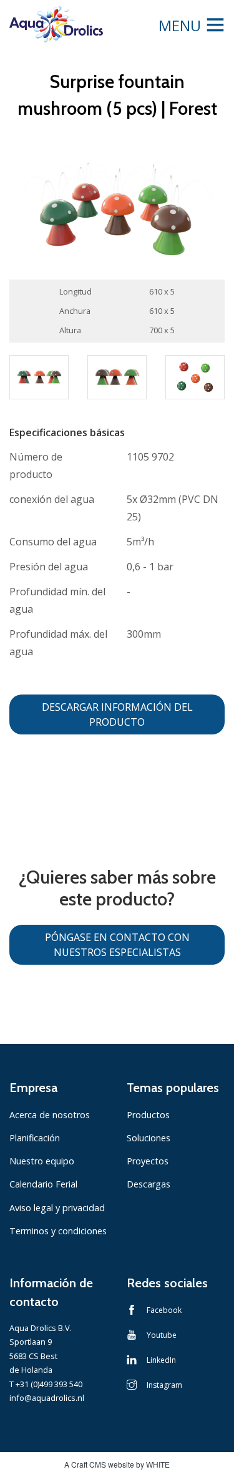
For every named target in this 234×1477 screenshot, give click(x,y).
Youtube (162, 1335)
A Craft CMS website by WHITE (117, 1464)
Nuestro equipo (41, 1161)
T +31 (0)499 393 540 (45, 1384)
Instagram (164, 1385)
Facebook (164, 1310)
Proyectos (147, 1161)
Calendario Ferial (43, 1184)
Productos (148, 1115)
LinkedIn (161, 1360)
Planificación (34, 1138)
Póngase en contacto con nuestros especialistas (117, 944)
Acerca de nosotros (49, 1115)
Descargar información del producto (117, 714)
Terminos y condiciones (58, 1231)
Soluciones (148, 1138)
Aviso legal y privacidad (57, 1208)
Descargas (148, 1184)
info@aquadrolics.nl (46, 1397)
